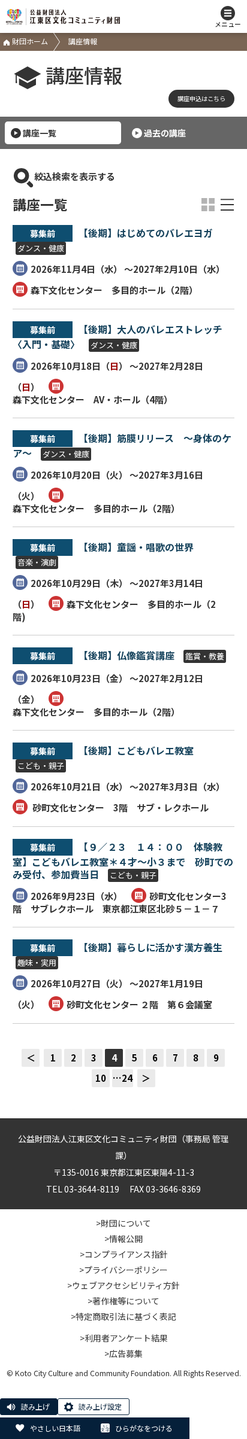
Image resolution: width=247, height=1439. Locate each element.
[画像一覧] (208, 204)
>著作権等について (123, 1301)
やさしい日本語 (55, 1428)
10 (101, 1078)
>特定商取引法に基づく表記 (123, 1316)
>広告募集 (123, 1353)
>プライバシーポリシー (123, 1270)
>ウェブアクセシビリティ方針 (123, 1285)
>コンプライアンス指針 (124, 1254)
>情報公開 (123, 1239)
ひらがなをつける (144, 1428)
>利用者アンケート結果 (124, 1338)
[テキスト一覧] (227, 204)
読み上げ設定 (100, 1406)
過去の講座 (165, 133)
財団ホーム (29, 41)
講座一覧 (39, 133)
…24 (122, 1078)
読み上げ (35, 1406)
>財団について (123, 1223)
